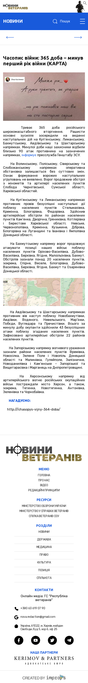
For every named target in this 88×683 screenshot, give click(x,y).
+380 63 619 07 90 (32, 608)
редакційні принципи (44, 490)
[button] (85, 4)
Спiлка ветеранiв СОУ (44, 516)
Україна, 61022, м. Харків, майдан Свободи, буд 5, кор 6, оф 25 (41, 627)
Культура (44, 562)
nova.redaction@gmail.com (37, 617)
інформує (29, 155)
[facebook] (18, 641)
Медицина (44, 547)
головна (44, 475)
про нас (44, 480)
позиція (44, 570)
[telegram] (69, 641)
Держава (44, 539)
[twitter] (52, 641)
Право (44, 555)
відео (44, 485)
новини (13, 21)
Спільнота (44, 578)
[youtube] (35, 641)
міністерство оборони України (44, 506)
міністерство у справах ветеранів (44, 511)
